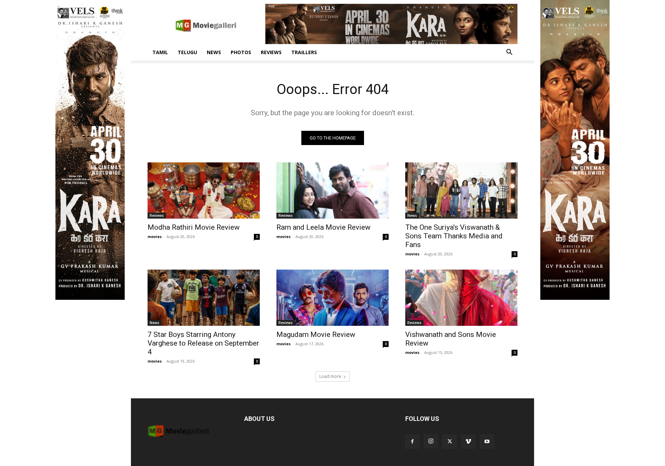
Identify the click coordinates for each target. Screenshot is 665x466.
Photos (241, 52)
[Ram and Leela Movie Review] (332, 190)
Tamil (160, 52)
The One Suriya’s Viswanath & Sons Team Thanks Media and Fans (454, 236)
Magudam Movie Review (315, 334)
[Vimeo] (468, 442)
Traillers (304, 52)
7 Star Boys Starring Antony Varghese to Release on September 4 (203, 343)
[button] (509, 53)
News (214, 52)
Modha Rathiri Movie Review (194, 227)
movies (155, 236)
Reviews (271, 52)
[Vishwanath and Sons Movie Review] (461, 298)
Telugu (187, 52)
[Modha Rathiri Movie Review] (204, 190)
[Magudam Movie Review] (332, 298)
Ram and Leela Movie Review (323, 227)
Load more (330, 376)
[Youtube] (487, 442)
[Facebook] (412, 442)
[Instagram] (431, 441)
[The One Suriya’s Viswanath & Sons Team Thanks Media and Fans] (461, 190)
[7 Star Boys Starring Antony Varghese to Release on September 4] (204, 298)
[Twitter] (449, 442)
